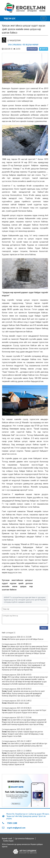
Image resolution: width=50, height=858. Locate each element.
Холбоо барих (8, 841)
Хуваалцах (33, 49)
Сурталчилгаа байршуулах (24, 838)
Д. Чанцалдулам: (14, 40)
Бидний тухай (7, 838)
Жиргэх (44, 49)
